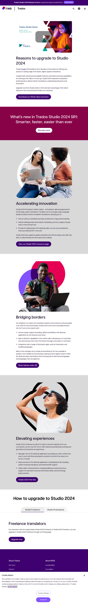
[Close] (84, 575)
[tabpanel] (44, 530)
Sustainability (50, 565)
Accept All (43, 600)
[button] (7, 8)
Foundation (49, 569)
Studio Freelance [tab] (32, 509)
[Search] (73, 8)
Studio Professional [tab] (55, 509)
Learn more (69, 2)
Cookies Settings (43, 593)
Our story (12, 565)
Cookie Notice (12, 586)
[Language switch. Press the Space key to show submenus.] (79, 8)
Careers (11, 569)
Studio (23, 69)
